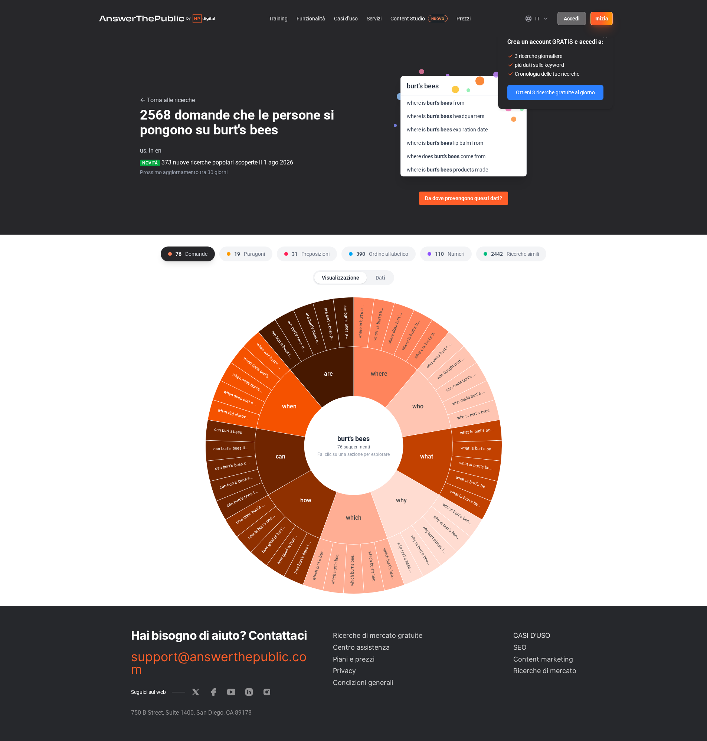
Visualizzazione (340, 278)
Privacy (344, 671)
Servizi (374, 19)
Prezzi (463, 19)
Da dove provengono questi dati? (463, 198)
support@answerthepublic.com (219, 663)
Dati (380, 278)
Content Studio (407, 19)
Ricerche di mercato (544, 671)
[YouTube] (231, 692)
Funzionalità (311, 19)
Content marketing (543, 659)
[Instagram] (266, 692)
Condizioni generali (363, 682)
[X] (195, 692)
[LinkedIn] (249, 692)
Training (278, 19)
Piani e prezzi (353, 659)
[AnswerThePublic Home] (157, 18)
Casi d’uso (346, 19)
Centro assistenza (361, 647)
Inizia (601, 19)
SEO (520, 647)
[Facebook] (213, 692)
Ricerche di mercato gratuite (377, 635)
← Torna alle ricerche (167, 100)
